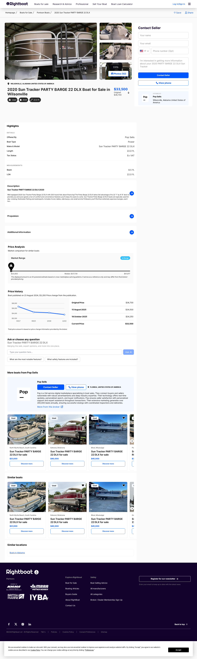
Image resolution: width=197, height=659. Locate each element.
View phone (165, 83)
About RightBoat (72, 600)
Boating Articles (72, 588)
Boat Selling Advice (98, 583)
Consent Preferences (87, 632)
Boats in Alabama (17, 552)
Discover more (26, 464)
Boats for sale (41, 4)
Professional (82, 4)
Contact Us (70, 605)
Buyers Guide (71, 594)
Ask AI (128, 352)
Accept (178, 650)
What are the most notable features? (26, 359)
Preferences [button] (89, 650)
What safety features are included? (62, 359)
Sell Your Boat (100, 4)
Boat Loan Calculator (122, 4)
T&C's (43, 632)
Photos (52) (120, 73)
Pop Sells (42, 381)
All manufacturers (98, 588)
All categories (96, 594)
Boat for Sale (71, 583)
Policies (54, 632)
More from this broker (48, 406)
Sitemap (104, 632)
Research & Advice (62, 4)
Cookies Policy (68, 632)
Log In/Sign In (179, 4)
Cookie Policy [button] (35, 650)
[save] (42, 418)
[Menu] (189, 4)
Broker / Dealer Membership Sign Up (106, 600)
